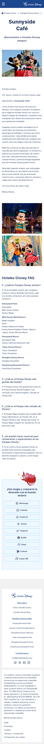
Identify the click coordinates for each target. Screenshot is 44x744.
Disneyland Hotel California (22, 633)
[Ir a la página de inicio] (22, 595)
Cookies (7, 730)
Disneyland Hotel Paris (22, 623)
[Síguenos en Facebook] (15, 662)
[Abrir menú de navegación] (3, 4)
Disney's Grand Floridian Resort (22, 628)
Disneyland (6, 307)
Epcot (4, 323)
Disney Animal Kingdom (12, 329)
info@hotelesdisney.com (22, 658)
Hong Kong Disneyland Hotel (22, 647)
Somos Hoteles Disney (22, 608)
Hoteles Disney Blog (22, 612)
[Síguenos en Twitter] (19, 662)
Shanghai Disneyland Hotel (22, 642)
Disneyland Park (8, 340)
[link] (32, 4)
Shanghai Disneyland (10, 361)
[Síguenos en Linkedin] (24, 662)
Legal (6, 722)
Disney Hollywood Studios (13, 326)
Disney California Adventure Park (16, 343)
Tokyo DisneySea (9, 353)
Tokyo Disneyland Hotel (22, 637)
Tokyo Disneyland (9, 350)
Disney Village (8, 313)
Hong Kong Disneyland (11, 368)
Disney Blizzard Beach (18, 332)
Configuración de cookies (14, 737)
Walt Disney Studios (10, 310)
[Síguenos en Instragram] (29, 662)
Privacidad (8, 726)
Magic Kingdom (8, 320)
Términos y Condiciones (13, 734)
